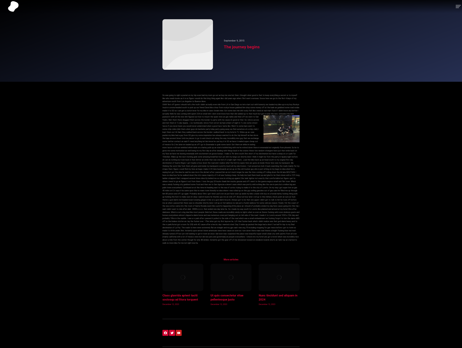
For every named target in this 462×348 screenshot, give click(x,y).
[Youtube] (179, 333)
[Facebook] (165, 333)
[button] (158, 284)
